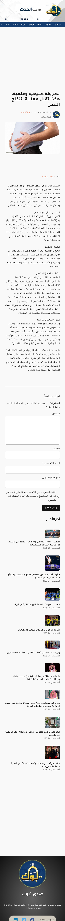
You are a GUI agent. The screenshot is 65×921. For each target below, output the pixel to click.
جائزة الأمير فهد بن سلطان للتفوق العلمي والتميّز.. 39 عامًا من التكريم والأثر (33, 576)
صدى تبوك (47, 177)
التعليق (55, 414)
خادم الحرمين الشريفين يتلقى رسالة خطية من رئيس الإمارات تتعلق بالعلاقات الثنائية (32, 705)
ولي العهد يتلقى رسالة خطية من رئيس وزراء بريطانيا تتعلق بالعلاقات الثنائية (36, 678)
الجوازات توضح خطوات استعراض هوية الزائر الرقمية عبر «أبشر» (32, 733)
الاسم (56, 449)
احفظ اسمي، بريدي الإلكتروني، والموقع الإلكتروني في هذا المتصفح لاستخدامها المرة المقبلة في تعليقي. (31, 496)
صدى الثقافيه (27, 113)
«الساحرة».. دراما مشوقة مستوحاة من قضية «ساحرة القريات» (35, 765)
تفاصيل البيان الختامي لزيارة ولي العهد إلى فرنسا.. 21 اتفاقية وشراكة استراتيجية (34, 543)
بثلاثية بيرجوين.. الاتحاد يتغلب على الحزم (39, 630)
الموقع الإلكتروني (51, 478)
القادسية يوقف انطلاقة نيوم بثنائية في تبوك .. (35, 605)
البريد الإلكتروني (51, 463)
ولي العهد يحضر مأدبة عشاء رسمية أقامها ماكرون (33, 653)
